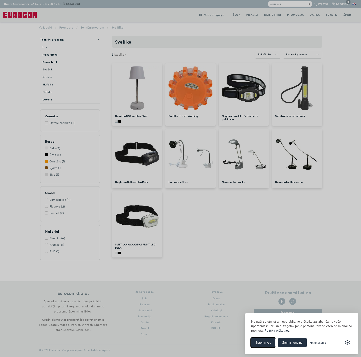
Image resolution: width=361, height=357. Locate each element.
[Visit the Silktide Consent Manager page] (347, 342)
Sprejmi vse (263, 342)
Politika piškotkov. (277, 330)
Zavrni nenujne (292, 342)
